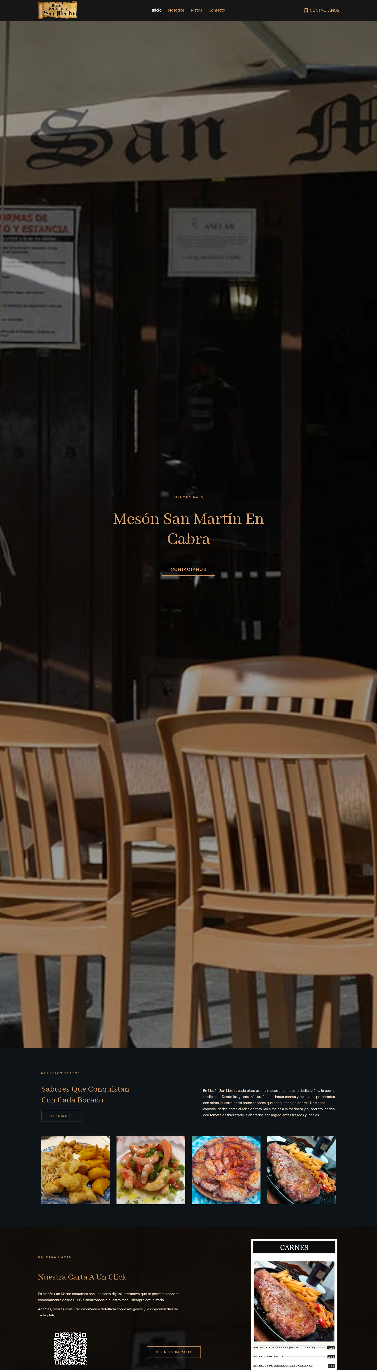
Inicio (157, 10)
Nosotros (176, 10)
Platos (196, 10)
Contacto (217, 10)
